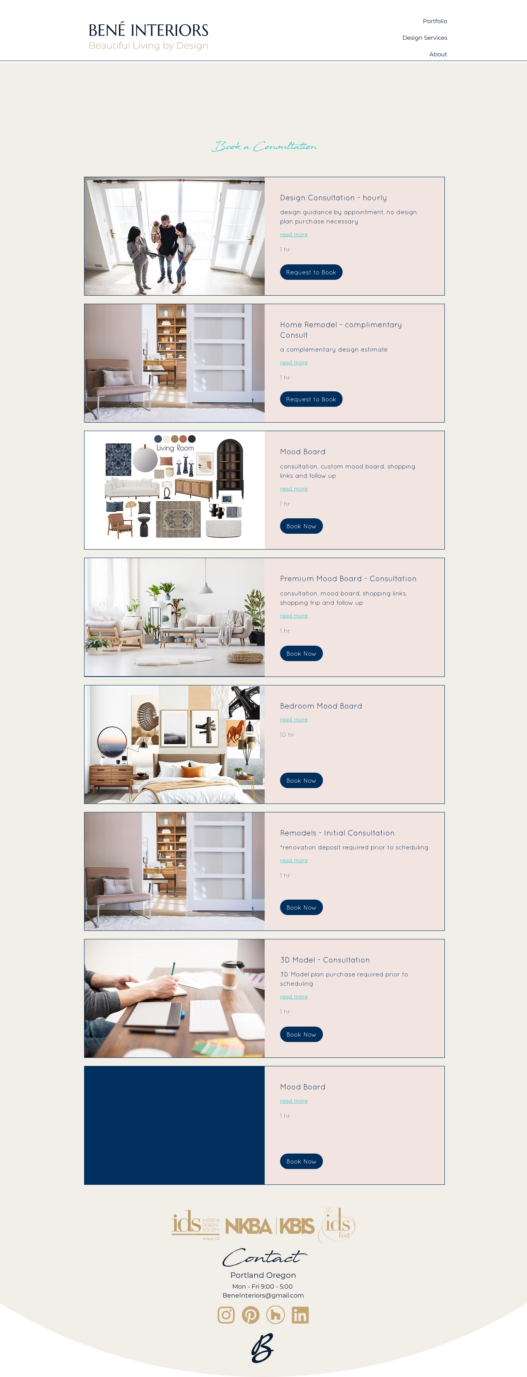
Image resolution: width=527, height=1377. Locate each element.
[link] (354, 198)
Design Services (424, 37)
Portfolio (435, 21)
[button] (311, 272)
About (438, 54)
